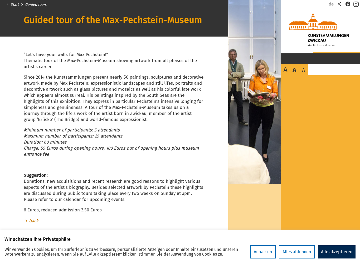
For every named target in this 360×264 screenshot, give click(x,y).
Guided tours (36, 5)
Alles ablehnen (297, 251)
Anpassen (263, 251)
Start (15, 5)
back (33, 221)
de (331, 4)
